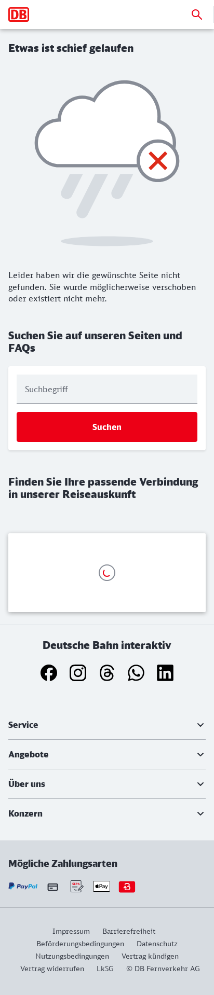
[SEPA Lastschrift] (76, 886)
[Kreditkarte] (52, 886)
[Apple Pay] (101, 886)
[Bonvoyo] (127, 886)
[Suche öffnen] (197, 14)
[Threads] (107, 673)
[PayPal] (23, 886)
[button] (107, 724)
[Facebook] (49, 673)
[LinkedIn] (165, 673)
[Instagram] (78, 673)
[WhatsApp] (136, 673)
